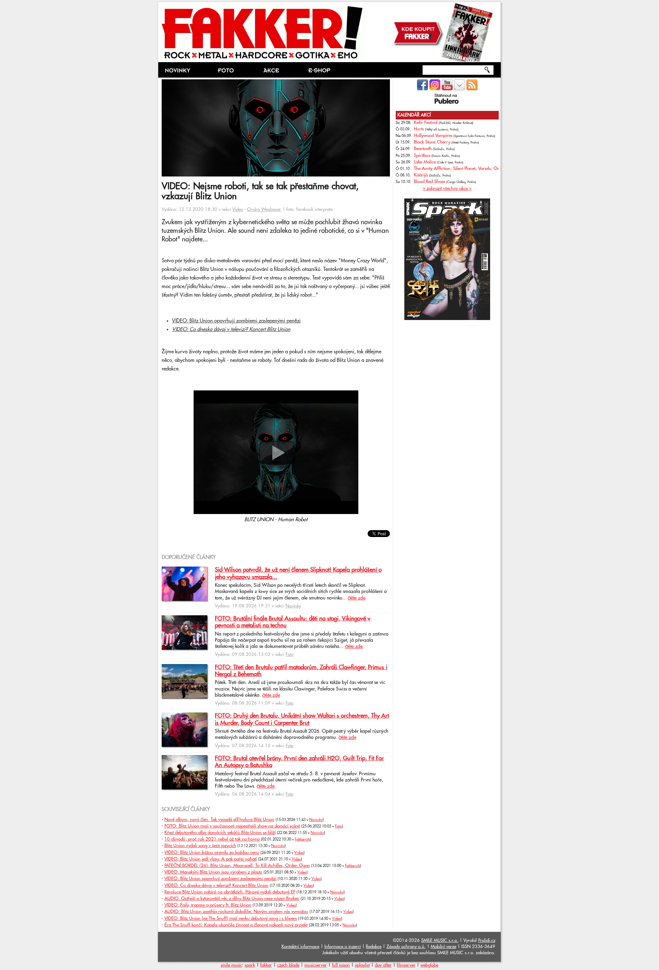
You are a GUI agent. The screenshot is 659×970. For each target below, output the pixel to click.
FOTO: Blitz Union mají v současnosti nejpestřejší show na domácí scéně (232, 826)
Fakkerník (302, 839)
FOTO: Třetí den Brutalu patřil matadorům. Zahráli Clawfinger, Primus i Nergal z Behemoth (301, 671)
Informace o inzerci (342, 946)
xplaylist (362, 965)
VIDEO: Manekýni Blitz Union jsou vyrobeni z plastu (213, 872)
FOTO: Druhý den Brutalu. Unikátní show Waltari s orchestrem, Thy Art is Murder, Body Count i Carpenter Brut (302, 719)
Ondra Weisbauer (264, 209)
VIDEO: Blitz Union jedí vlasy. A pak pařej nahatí (210, 859)
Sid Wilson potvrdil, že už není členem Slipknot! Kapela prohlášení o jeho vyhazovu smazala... (298, 573)
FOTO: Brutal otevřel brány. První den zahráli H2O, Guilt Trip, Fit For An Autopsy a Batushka (299, 762)
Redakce (373, 946)
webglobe (429, 965)
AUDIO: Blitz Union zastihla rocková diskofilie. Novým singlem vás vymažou (236, 911)
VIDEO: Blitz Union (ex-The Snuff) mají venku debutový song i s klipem (230, 918)
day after (383, 965)
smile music (231, 965)
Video (237, 209)
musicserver (315, 965)
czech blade (288, 965)
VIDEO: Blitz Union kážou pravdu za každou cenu (211, 852)
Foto (289, 654)
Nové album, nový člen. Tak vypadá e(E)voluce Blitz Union (219, 819)
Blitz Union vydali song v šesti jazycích (200, 845)
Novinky (293, 606)
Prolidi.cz (486, 940)
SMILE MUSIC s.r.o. (439, 940)
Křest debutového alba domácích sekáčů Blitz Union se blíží (220, 832)
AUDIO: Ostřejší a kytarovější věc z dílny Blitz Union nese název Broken (231, 898)
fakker (266, 965)
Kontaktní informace (300, 946)
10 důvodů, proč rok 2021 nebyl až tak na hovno (212, 839)
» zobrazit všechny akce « (447, 188)
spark (250, 965)
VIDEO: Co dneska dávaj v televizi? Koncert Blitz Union (231, 329)
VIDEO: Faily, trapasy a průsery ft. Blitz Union (207, 905)
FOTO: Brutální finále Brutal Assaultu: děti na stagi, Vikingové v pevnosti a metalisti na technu (292, 622)
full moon (341, 965)
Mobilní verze (443, 946)
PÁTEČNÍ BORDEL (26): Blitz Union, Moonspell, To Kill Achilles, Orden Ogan (237, 865)
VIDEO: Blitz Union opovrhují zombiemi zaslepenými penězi (236, 321)
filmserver (406, 965)
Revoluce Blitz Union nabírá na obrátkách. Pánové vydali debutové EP (229, 892)
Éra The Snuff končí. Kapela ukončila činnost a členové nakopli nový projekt (236, 925)
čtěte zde (357, 598)
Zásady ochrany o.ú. (406, 946)
